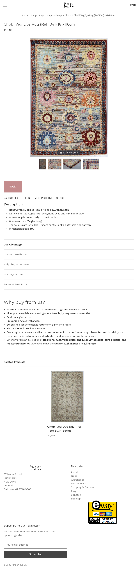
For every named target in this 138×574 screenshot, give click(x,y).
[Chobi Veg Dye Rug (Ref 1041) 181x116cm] (42, 164)
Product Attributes (15, 254)
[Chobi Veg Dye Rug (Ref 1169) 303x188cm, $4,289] (67, 396)
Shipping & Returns (16, 264)
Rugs (28, 197)
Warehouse (77, 479)
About (74, 472)
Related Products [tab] (14, 362)
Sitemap (76, 498)
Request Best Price (15, 284)
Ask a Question (13, 274)
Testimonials (78, 483)
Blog (73, 491)
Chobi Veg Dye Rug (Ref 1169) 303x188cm (64, 428)
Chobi (60, 197)
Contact (76, 494)
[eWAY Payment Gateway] (102, 512)
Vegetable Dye (44, 197)
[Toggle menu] (5, 5)
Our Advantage (13, 244)
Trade (74, 475)
